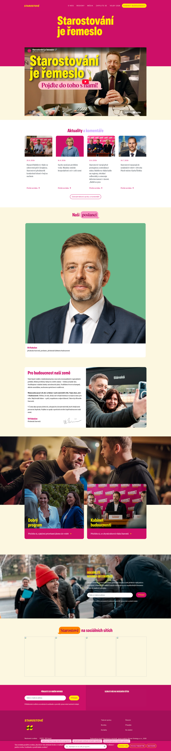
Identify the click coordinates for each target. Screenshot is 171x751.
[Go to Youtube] (122, 696)
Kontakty (104, 730)
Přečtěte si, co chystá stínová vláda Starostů (110, 533)
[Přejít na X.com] (140, 44)
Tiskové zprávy (106, 720)
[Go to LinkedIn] (127, 696)
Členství (128, 720)
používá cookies (29, 745)
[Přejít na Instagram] (135, 44)
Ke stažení (128, 730)
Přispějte (128, 725)
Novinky (103, 725)
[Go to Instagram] (112, 696)
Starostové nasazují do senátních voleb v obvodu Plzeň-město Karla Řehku (131, 168)
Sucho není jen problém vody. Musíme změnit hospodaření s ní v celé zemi (69, 168)
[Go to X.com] (117, 696)
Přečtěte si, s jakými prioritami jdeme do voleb (48, 533)
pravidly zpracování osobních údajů (126, 601)
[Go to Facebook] (106, 696)
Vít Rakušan (32, 347)
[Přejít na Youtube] (145, 44)
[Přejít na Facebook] (130, 44)
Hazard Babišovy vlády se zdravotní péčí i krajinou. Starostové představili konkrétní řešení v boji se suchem (37, 170)
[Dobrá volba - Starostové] (31, 5)
